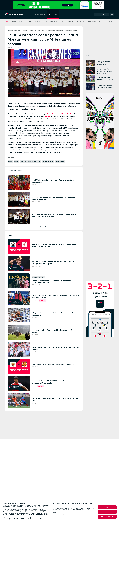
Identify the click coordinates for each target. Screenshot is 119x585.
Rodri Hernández (53, 114)
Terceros (11, 519)
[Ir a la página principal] (15, 14)
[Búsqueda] (96, 14)
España (48, 116)
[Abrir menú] (112, 14)
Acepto (107, 507)
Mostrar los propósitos (107, 516)
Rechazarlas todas (107, 512)
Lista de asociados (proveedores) (61, 514)
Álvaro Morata (66, 114)
